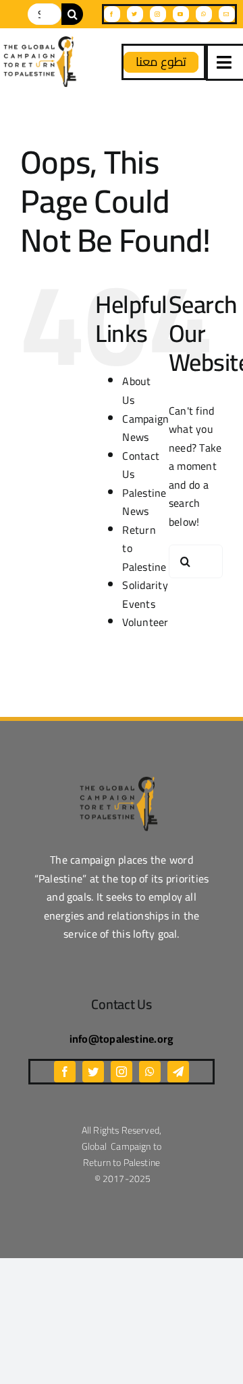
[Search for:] (44, 13)
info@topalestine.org (122, 1039)
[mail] (227, 14)
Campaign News (145, 428)
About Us (136, 390)
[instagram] (158, 14)
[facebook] (112, 14)
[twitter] (135, 14)
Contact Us (140, 465)
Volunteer (145, 622)
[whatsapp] (204, 14)
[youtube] (181, 14)
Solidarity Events (144, 594)
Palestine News (144, 502)
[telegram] (178, 1071)
